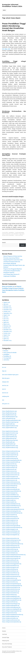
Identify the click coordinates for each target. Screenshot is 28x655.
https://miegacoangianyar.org (10, 520)
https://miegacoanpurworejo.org (10, 591)
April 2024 (6, 338)
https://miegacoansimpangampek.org (12, 585)
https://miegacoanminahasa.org (10, 518)
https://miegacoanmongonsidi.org (11, 525)
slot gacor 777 (5, 403)
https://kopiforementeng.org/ (10, 440)
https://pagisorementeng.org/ (10, 431)
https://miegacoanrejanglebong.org (11, 580)
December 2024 (7, 329)
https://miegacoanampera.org (10, 476)
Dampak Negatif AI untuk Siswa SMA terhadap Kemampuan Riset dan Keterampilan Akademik (12, 261)
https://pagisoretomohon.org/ (10, 433)
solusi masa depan (10, 235)
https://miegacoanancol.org (9, 612)
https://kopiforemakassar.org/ (10, 447)
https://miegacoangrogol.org (9, 493)
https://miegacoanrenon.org (9, 456)
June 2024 (6, 336)
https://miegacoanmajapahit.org (10, 534)
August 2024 (6, 335)
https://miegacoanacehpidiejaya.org (11, 598)
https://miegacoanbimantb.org (10, 560)
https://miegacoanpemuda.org (10, 454)
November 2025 (7, 309)
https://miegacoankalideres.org (10, 494)
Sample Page (5, 637)
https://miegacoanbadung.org (10, 569)
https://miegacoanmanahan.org (10, 538)
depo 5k (4, 371)
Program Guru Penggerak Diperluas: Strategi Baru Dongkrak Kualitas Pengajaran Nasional (12, 270)
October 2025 (6, 311)
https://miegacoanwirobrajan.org (11, 531)
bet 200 (4, 367)
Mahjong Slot (5, 640)
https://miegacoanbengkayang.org (11, 607)
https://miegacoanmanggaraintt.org (11, 563)
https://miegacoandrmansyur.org (11, 620)
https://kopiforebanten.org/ (9, 411)
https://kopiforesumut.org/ (9, 414)
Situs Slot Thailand (7, 647)
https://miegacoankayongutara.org (11, 540)
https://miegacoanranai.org (9, 471)
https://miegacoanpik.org (9, 500)
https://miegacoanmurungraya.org (11, 558)
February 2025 (7, 326)
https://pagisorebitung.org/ (9, 434)
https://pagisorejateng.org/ (9, 438)
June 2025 (6, 318)
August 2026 (6, 302)
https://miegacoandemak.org (9, 601)
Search (4, 242)
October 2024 (6, 333)
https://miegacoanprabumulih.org (11, 462)
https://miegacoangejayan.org (10, 453)
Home (3, 628)
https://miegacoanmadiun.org (10, 618)
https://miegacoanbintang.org (10, 549)
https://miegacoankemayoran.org (11, 482)
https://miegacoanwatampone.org (11, 587)
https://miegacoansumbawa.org (10, 592)
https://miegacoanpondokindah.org (11, 491)
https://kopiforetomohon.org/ (10, 445)
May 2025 (6, 320)
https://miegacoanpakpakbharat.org (11, 600)
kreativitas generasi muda (7, 233)
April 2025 (6, 322)
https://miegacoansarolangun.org (11, 603)
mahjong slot (5, 396)
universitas (6, 359)
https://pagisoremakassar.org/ (10, 425)
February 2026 (7, 306)
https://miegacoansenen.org (9, 480)
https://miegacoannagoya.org (10, 523)
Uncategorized (7, 358)
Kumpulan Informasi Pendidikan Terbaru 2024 (12, 5)
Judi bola (4, 634)
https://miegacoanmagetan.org (10, 567)
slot (3, 400)
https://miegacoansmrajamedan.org (11, 621)
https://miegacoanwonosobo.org (10, 474)
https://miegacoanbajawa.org (10, 552)
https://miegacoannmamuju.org (10, 562)
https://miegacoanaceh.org (9, 469)
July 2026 (5, 304)
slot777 (4, 389)
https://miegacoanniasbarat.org (10, 565)
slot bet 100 (5, 392)
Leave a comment (19, 235)
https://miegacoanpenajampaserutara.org (13, 509)
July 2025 (5, 317)
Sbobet (4, 631)
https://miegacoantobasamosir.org (11, 576)
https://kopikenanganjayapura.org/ (11, 420)
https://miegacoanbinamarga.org (11, 478)
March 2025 (6, 324)
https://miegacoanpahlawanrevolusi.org (12, 614)
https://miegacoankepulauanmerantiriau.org (14, 554)
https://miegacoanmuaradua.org (10, 507)
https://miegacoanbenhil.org (9, 485)
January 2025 (6, 327)
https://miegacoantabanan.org (10, 571)
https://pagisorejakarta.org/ (9, 427)
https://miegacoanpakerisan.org (10, 616)
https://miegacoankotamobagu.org (11, 556)
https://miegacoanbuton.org (9, 578)
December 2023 (7, 340)
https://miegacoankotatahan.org (10, 473)
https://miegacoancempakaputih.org (11, 609)
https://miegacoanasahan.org (10, 581)
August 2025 (6, 315)
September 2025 (7, 313)
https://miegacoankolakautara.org (11, 503)
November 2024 (7, 331)
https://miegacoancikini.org (9, 487)
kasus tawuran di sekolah (9, 352)
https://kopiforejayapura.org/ (10, 416)
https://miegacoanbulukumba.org (11, 547)
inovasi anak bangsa (19, 232)
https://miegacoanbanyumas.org (10, 545)
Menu (4, 10)
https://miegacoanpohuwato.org (10, 542)
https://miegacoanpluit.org (9, 502)
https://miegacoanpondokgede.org (11, 496)
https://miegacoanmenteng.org (10, 498)
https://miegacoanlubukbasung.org (11, 505)
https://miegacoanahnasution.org (11, 451)
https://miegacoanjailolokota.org (10, 596)
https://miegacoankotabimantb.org (11, 483)
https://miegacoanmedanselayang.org (12, 527)
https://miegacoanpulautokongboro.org (12, 543)
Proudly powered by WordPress (8, 652)
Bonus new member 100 (8, 286)
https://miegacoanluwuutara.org (10, 574)
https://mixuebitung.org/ (8, 418)
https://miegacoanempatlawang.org (11, 583)
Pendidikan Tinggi (18, 233)
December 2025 (7, 307)
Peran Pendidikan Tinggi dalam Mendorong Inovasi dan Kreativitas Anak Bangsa (14, 27)
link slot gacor (6, 378)
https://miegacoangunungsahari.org (11, 611)
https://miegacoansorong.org (10, 516)
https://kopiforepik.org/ (8, 442)
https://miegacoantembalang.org (11, 532)
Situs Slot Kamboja (7, 643)
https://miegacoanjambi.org (9, 514)
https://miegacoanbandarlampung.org (12, 512)
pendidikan (11, 232)
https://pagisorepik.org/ (8, 424)
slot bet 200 (5, 385)
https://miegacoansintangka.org (10, 551)
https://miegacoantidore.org (9, 467)
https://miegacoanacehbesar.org (10, 572)
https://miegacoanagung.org (9, 465)
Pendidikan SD (7, 356)
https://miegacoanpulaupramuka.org (11, 460)
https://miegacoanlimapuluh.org (10, 605)
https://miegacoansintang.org (10, 458)
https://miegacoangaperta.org (10, 529)
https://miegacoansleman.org (10, 522)
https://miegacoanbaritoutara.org (11, 589)
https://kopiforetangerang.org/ (10, 422)
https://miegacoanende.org (9, 463)
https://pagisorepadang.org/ (9, 436)
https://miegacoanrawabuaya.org (10, 489)
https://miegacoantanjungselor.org (11, 511)
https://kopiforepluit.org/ (8, 443)
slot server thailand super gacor (10, 374)
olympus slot (5, 381)
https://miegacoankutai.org (9, 594)
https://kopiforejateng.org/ (9, 413)
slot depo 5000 (6, 48)
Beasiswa (5, 350)
